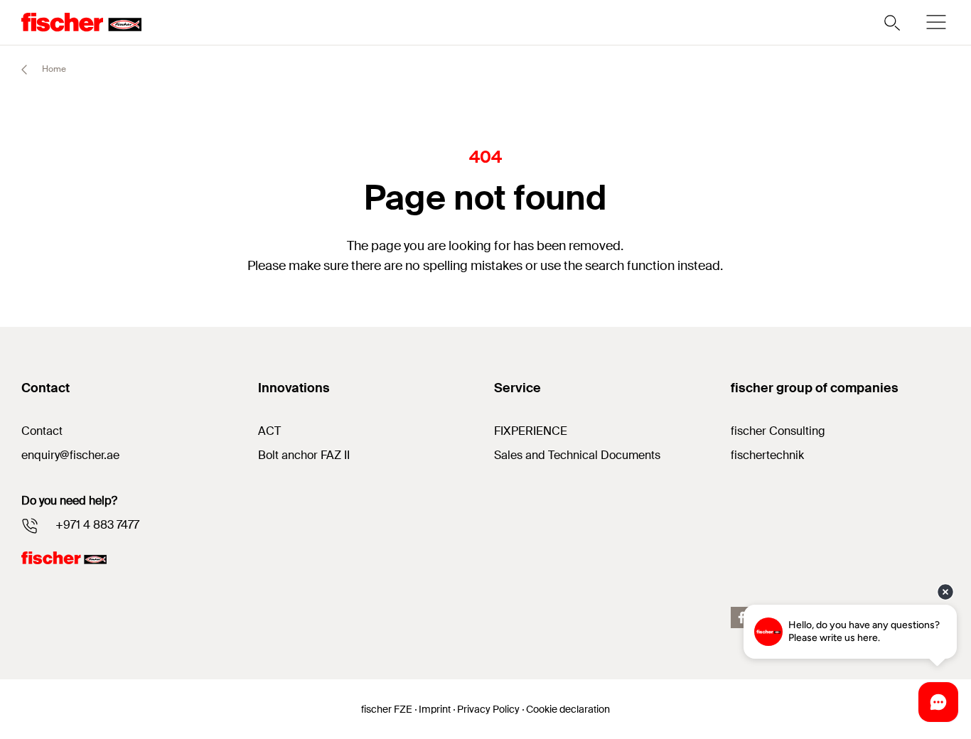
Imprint (435, 709)
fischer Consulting (778, 431)
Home (53, 69)
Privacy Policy (488, 709)
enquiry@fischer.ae (70, 455)
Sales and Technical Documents (577, 455)
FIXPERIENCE (530, 431)
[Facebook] (741, 617)
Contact (42, 431)
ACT (269, 431)
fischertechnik (767, 455)
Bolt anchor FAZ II (304, 455)
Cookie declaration (568, 709)
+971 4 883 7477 (97, 524)
